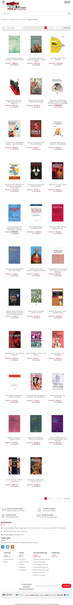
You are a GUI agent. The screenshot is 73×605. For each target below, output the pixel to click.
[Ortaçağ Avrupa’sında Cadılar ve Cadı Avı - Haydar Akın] (36, 44)
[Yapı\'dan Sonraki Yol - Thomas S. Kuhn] (14, 423)
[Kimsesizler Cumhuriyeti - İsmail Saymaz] (36, 466)
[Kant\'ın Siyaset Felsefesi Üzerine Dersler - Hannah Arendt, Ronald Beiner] (14, 297)
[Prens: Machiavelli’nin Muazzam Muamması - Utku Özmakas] (58, 423)
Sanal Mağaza (19, 604)
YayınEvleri (55, 556)
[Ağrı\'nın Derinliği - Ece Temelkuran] (58, 381)
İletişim (6, 562)
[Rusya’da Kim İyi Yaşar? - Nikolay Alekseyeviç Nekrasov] (14, 86)
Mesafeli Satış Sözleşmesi (40, 567)
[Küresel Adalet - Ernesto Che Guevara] (36, 339)
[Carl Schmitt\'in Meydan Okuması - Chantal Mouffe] (14, 44)
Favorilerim (22, 570)
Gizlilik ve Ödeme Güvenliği (41, 559)
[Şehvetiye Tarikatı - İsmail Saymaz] (58, 170)
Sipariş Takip (36, 556)
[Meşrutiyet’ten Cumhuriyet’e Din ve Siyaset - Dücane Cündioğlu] (58, 255)
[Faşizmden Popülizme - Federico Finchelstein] (36, 423)
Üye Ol (21, 556)
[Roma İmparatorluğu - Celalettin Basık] (36, 213)
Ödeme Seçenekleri (39, 562)
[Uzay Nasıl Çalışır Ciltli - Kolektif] (58, 44)
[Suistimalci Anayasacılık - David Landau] (36, 170)
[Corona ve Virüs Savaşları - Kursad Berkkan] (36, 128)
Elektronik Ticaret (29, 604)
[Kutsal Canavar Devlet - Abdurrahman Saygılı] (36, 86)
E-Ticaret (44, 604)
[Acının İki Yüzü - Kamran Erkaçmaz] (14, 466)
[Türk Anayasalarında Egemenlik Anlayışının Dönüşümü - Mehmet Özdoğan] (14, 213)
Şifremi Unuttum (24, 562)
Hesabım (21, 564)
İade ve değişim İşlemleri (40, 564)
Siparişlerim (22, 567)
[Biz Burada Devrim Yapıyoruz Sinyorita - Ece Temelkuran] (36, 381)
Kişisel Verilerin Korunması (41, 570)
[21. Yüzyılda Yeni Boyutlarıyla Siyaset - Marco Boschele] (14, 128)
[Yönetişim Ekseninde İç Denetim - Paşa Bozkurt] (58, 128)
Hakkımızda (7, 556)
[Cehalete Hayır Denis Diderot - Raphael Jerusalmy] (36, 255)
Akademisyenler (8, 559)
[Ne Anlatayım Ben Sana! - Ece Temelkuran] (14, 381)
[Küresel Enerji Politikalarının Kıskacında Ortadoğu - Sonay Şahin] (14, 170)
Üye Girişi (22, 559)
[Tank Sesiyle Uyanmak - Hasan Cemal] (36, 297)
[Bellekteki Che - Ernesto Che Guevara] (14, 339)
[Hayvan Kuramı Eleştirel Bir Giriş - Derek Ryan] (14, 255)
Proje (38, 604)
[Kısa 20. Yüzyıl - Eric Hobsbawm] (58, 339)
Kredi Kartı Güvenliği (39, 575)
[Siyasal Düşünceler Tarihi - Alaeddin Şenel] (58, 297)
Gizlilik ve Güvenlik (38, 572)
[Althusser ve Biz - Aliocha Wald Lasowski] (58, 213)
